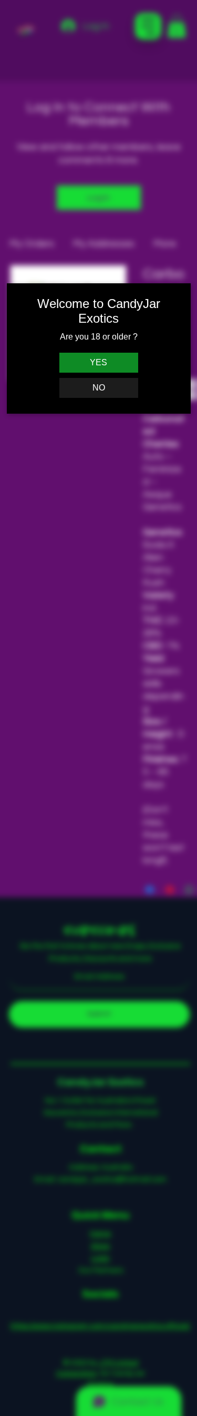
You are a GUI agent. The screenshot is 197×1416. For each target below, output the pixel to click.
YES (98, 362)
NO (98, 387)
